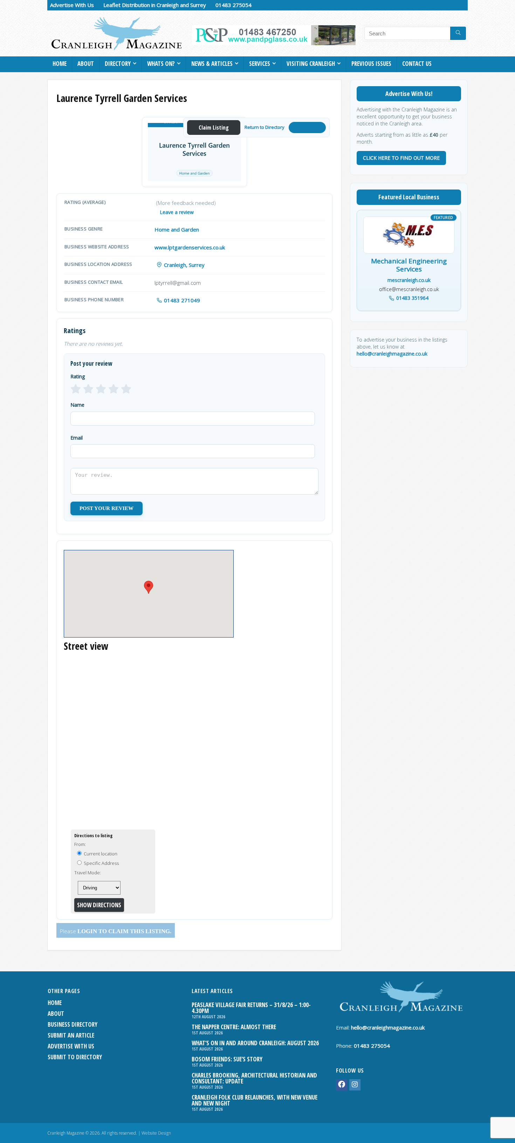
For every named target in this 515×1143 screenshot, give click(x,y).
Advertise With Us (72, 4)
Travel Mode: (87, 872)
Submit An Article (71, 1035)
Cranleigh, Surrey (184, 264)
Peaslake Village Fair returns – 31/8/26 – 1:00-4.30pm (251, 1008)
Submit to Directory (75, 1057)
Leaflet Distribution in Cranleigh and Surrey (154, 4)
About (85, 64)
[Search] (458, 33)
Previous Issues (371, 64)
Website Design (156, 1133)
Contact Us (417, 64)
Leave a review (177, 212)
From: (80, 844)
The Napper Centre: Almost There (234, 1027)
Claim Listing (214, 127)
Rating (77, 376)
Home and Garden (176, 229)
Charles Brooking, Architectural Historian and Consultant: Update (254, 1078)
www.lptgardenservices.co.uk (189, 247)
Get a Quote (307, 127)
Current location (100, 854)
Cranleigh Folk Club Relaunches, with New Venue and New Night (254, 1100)
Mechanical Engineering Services (409, 265)
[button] (148, 587)
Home (60, 64)
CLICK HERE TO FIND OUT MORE (401, 157)
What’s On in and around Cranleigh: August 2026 (255, 1043)
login (87, 931)
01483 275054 (233, 4)
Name (77, 404)
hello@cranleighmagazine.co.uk (392, 353)
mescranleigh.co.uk (409, 280)
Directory (118, 64)
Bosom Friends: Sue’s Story (227, 1059)
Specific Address (101, 863)
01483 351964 (412, 298)
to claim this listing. (134, 931)
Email (76, 437)
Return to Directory (264, 127)
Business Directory (72, 1024)
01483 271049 (182, 300)
